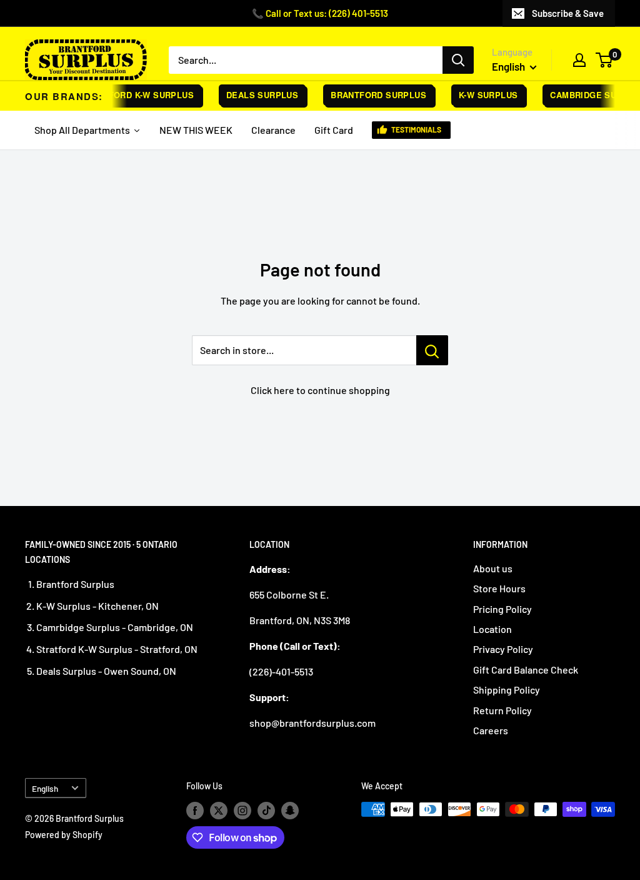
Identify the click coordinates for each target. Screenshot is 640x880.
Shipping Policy (506, 689)
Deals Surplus (258, 95)
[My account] (579, 60)
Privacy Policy (503, 649)
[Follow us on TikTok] (266, 810)
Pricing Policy (502, 609)
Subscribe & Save (568, 13)
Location (492, 629)
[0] (604, 60)
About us (492, 568)
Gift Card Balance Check (525, 669)
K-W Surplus (483, 95)
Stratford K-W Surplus (133, 95)
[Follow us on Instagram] (242, 810)
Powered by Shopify (63, 834)
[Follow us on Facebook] (195, 810)
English (45, 788)
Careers (490, 730)
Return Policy (502, 710)
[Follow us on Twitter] (219, 810)
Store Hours (499, 588)
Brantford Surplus (374, 95)
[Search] (458, 60)
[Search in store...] (432, 350)
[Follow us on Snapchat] (290, 810)
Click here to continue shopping (320, 390)
